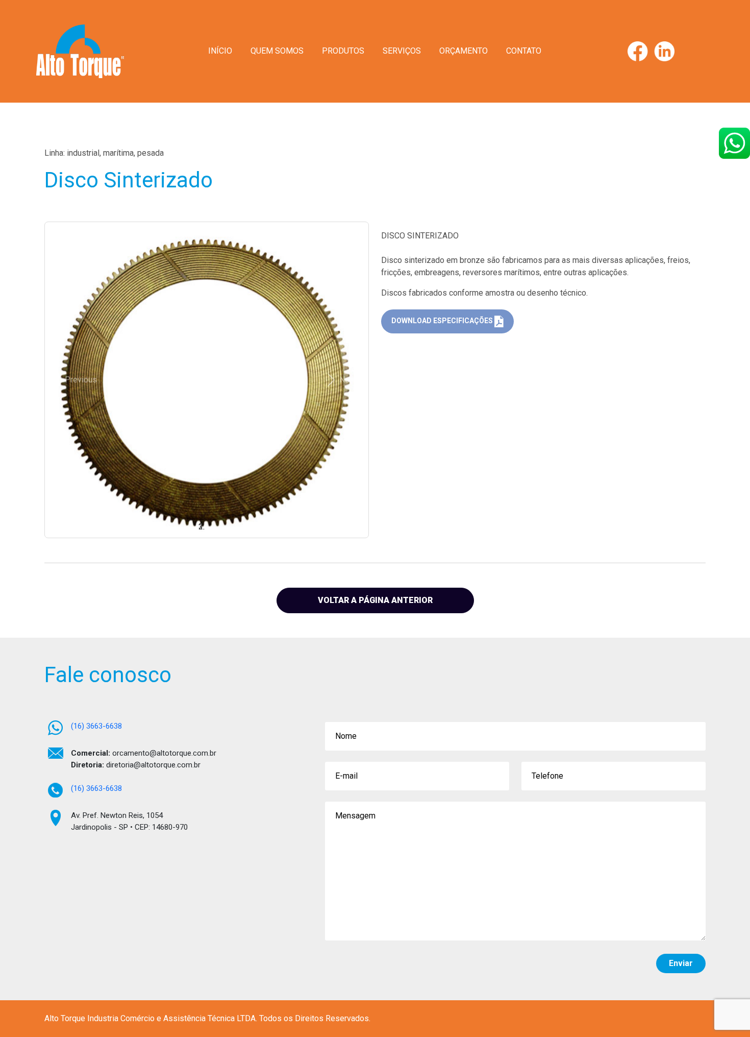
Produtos (343, 51)
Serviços (402, 51)
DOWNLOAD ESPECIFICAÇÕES (442, 321)
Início (220, 51)
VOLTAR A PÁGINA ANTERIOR (375, 600)
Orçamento (463, 51)
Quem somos (277, 51)
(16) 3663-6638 (96, 726)
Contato (523, 51)
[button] (73, 379)
